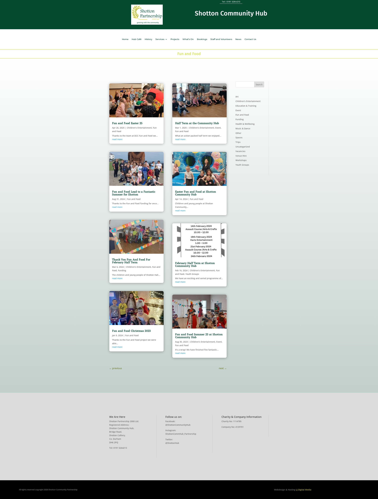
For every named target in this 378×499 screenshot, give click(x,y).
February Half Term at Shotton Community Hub (195, 265)
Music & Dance (243, 128)
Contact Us (250, 39)
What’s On (188, 39)
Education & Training (246, 105)
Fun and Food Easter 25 (127, 123)
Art (237, 96)
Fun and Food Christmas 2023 (131, 331)
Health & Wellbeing (245, 123)
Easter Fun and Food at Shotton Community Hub (195, 193)
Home (125, 39)
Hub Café (136, 39)
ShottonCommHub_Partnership (180, 433)
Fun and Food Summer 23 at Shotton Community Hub (199, 336)
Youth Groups (192, 274)
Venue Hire (241, 155)
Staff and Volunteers (221, 39)
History (148, 39)
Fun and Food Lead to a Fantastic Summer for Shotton (133, 193)
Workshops (241, 160)
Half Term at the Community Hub (197, 123)
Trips (238, 142)
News (238, 39)
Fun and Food (134, 199)
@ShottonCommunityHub (177, 424)
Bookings (202, 39)
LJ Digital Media (303, 489)
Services (159, 39)
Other (238, 133)
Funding (122, 270)
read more (117, 139)
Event (218, 127)
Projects (175, 39)
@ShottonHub (172, 443)
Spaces (239, 137)
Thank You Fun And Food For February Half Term (131, 261)
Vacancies (240, 151)
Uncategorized (243, 146)
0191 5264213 (233, 1)
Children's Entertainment (139, 127)
